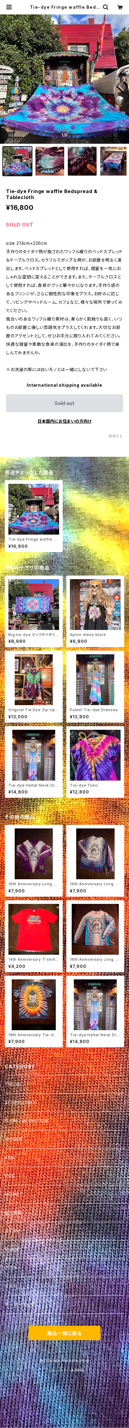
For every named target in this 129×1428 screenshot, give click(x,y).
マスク (11, 1285)
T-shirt (12, 1249)
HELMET (14, 1194)
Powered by (57, 1370)
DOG (10, 1175)
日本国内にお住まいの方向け (65, 421)
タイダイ (12, 1230)
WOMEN (13, 1139)
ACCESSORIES (20, 1102)
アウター (13, 1267)
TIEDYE (13, 1084)
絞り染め (13, 1212)
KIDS (10, 1157)
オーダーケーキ (20, 1304)
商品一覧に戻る (64, 1333)
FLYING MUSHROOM (27, 1120)
